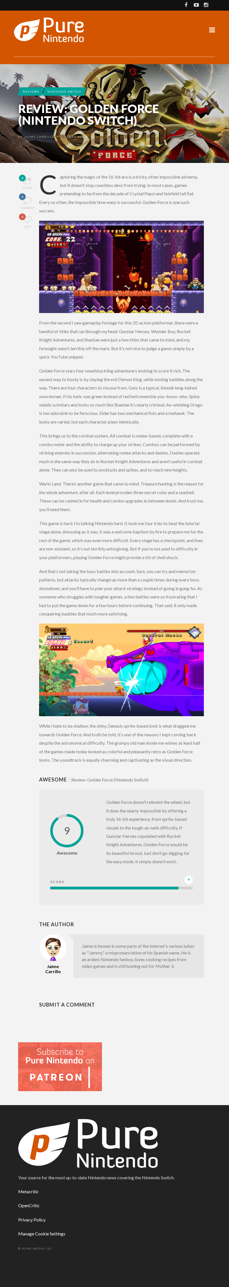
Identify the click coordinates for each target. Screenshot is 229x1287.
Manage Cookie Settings (41, 1233)
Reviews (31, 91)
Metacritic (28, 1191)
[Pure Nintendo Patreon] (60, 1066)
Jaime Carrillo (39, 136)
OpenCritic (29, 1205)
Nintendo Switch (64, 91)
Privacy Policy (32, 1219)
